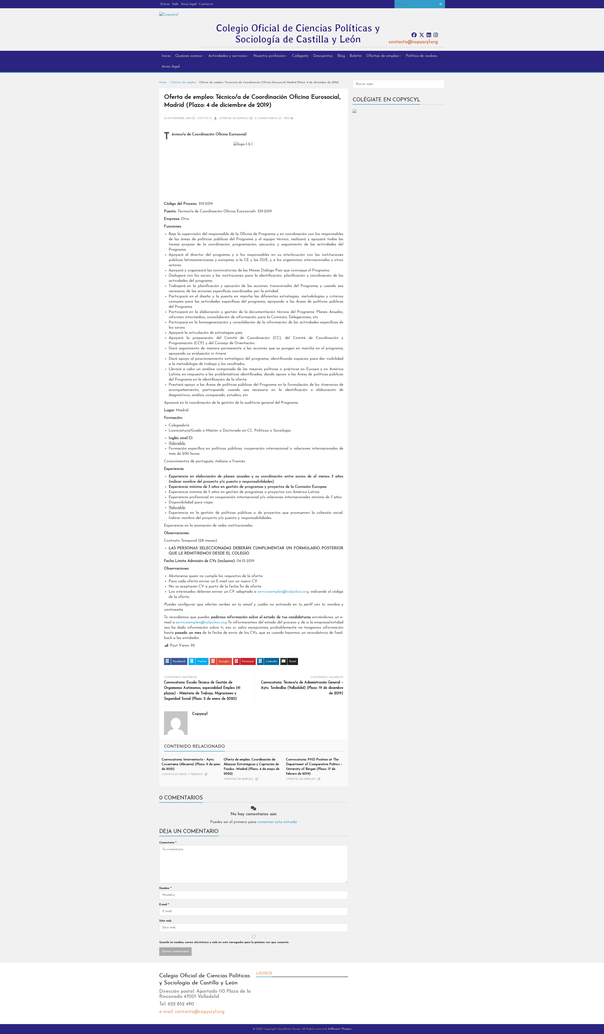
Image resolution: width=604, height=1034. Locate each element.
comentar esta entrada (277, 822)
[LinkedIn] (429, 35)
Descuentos (323, 56)
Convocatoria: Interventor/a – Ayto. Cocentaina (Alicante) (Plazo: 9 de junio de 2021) (191, 764)
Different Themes (339, 1029)
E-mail (164, 904)
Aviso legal (189, 4)
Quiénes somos (188, 56)
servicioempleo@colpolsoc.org (283, 592)
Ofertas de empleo (382, 56)
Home (163, 82)
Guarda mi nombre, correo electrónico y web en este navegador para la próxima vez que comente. (224, 942)
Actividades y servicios (227, 56)
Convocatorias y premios (182, 774)
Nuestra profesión (269, 56)
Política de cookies (421, 56)
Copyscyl (205, 118)
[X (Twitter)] (421, 35)
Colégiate (300, 56)
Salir (175, 4)
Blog (341, 56)
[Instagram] (435, 35)
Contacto (206, 4)
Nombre (165, 888)
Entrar (165, 4)
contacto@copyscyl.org (413, 42)
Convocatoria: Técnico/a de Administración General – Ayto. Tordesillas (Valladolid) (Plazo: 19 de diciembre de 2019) (302, 688)
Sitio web (165, 920)
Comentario (167, 842)
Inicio (166, 56)
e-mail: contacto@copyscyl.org (191, 1011)
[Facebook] (414, 35)
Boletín (356, 56)
